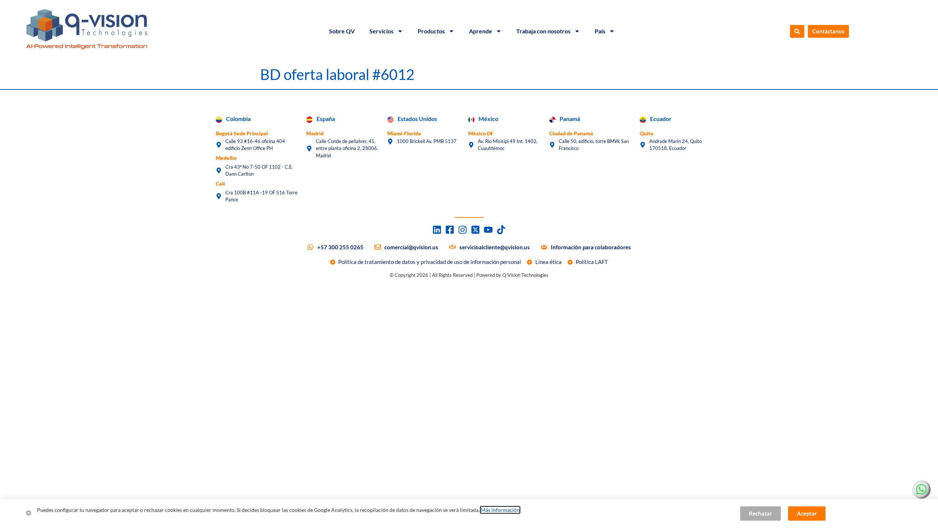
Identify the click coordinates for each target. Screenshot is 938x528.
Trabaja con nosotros (543, 30)
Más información (500, 510)
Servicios (381, 30)
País (600, 30)
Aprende (480, 30)
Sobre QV (342, 30)
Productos (431, 30)
